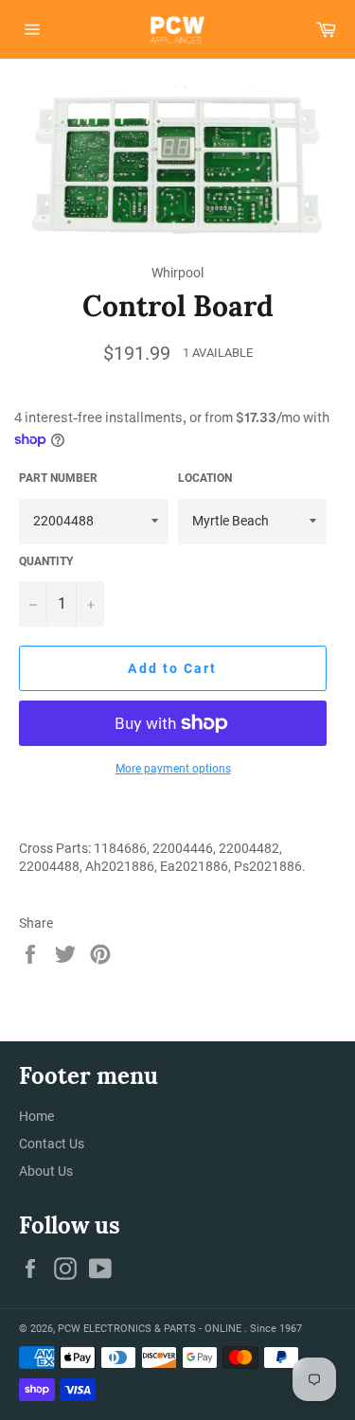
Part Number (58, 478)
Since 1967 (276, 1328)
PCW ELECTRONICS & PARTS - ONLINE (151, 1328)
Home (36, 1116)
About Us (46, 1171)
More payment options (173, 768)
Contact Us (51, 1143)
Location (205, 478)
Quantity (46, 561)
